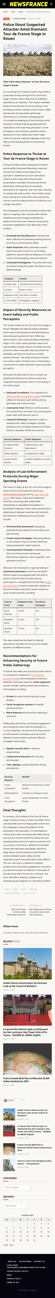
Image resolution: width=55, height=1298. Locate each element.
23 (27, 1236)
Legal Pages (12, 1265)
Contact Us (39, 1261)
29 (21, 1240)
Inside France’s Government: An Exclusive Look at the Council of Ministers (25, 984)
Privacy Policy (14, 1279)
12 (48, 1228)
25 (41, 1236)
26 (48, 1236)
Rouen (6, 19)
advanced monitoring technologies (23, 396)
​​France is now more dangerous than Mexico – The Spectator (34, 1162)
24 (34, 1236)
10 (34, 1228)
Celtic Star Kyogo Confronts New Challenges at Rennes (16, 912)
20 (7, 1236)
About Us (12, 1261)
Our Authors (25, 1261)
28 (14, 1240)
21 (14, 1236)
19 (48, 1232)
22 (21, 1236)
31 (34, 1240)
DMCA (9, 1275)
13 (7, 1232)
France (7, 889)
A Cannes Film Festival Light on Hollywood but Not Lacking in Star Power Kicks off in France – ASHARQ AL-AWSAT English (25, 1032)
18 (41, 1232)
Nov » (11, 1245)
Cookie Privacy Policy (17, 1271)
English (10, 1100)
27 (7, 1240)
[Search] (51, 4)
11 (41, 1228)
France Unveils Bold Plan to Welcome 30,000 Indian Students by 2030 (26, 1080)
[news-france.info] (29, 4)
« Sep (5, 1245)
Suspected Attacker (12, 893)
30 (27, 1240)
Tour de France (29, 893)
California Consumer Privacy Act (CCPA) (26, 1267)
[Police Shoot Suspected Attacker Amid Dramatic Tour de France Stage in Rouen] (27, 60)
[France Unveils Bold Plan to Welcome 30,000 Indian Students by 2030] (27, 1059)
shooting (33, 889)
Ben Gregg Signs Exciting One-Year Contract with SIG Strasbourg (40, 912)
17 (34, 1232)
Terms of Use (13, 1282)
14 (14, 1232)
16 (27, 1232)
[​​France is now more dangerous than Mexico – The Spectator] (9, 1165)
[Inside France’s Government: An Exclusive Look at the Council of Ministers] (27, 963)
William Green (20, 19)
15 (21, 1232)
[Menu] (4, 4)
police (15, 889)
